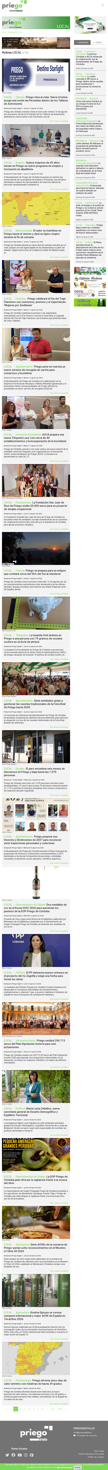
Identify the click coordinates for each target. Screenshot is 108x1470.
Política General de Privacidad (91, 1454)
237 (53, 1409)
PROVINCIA (81, 98)
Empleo (20, 162)
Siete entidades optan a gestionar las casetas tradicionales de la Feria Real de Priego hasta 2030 (34, 704)
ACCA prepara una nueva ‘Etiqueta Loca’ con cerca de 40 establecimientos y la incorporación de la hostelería (35, 438)
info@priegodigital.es (82, 1432)
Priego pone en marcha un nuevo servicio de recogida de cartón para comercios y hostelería (34, 370)
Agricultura (22, 1244)
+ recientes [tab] (82, 42)
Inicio (4, 32)
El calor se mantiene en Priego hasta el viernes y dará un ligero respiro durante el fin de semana (32, 234)
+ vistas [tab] (97, 42)
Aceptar (78, 1467)
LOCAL (8, 97)
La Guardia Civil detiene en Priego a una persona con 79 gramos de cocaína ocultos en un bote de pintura (33, 638)
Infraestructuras (25, 1040)
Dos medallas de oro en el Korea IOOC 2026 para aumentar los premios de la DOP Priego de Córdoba (35, 908)
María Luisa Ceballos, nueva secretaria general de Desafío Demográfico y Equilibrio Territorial (32, 1112)
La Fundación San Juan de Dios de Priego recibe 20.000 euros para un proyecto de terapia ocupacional (35, 506)
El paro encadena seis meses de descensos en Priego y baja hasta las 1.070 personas (34, 772)
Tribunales (22, 635)
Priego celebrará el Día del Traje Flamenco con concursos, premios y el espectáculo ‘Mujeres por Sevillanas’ (35, 302)
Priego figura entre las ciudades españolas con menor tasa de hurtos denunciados (89, 229)
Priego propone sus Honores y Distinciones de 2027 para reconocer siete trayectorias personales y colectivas (32, 840)
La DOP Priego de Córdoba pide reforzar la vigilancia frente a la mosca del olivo (36, 1180)
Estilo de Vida (82, 185)
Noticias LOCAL (15, 32)
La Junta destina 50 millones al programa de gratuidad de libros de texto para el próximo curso (89, 146)
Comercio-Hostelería (28, 434)
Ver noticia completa (59, 121)
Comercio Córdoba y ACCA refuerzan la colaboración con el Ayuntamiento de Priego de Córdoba (89, 59)
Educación (95, 141)
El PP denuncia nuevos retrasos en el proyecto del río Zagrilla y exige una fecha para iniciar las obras (36, 976)
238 (59, 1409)
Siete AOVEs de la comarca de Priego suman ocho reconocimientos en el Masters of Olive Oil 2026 (35, 1248)
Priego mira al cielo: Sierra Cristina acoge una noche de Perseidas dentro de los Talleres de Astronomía (36, 100)
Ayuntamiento (24, 366)
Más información (64, 1467)
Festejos (21, 298)
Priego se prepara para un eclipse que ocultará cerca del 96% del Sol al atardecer (35, 572)
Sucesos (94, 98)
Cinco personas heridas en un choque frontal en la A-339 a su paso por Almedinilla (89, 105)
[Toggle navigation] (102, 5)
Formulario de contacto (86, 1435)
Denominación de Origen (30, 904)
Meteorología (24, 230)
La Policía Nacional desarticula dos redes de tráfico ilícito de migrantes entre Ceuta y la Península (89, 126)
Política (20, 972)
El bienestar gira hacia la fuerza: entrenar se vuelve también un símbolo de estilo (90, 189)
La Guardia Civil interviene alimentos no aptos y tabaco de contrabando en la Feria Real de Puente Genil (90, 168)
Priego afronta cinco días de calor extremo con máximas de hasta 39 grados (35, 1382)
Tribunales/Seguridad (86, 121)
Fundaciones (23, 502)
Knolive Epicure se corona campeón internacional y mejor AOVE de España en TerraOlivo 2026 (34, 1316)
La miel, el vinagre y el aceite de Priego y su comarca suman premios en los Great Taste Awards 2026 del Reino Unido (90, 209)
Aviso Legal (99, 1451)
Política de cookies (96, 1457)
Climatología (23, 1380)
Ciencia (20, 97)
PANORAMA (82, 118)
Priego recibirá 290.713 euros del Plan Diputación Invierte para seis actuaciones (34, 1044)
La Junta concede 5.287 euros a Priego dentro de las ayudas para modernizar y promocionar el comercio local (89, 82)
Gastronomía (91, 203)
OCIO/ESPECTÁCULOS (87, 183)
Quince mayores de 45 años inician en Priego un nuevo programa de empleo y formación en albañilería (33, 166)
